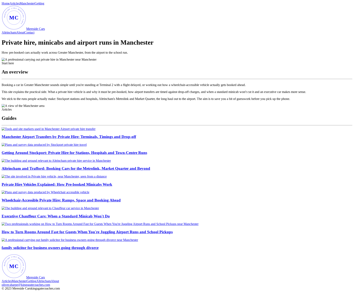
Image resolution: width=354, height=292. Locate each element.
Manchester (27, 3)
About (20, 32)
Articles (15, 3)
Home (6, 3)
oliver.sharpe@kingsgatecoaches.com (26, 284)
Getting (39, 3)
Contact (29, 32)
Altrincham (9, 32)
